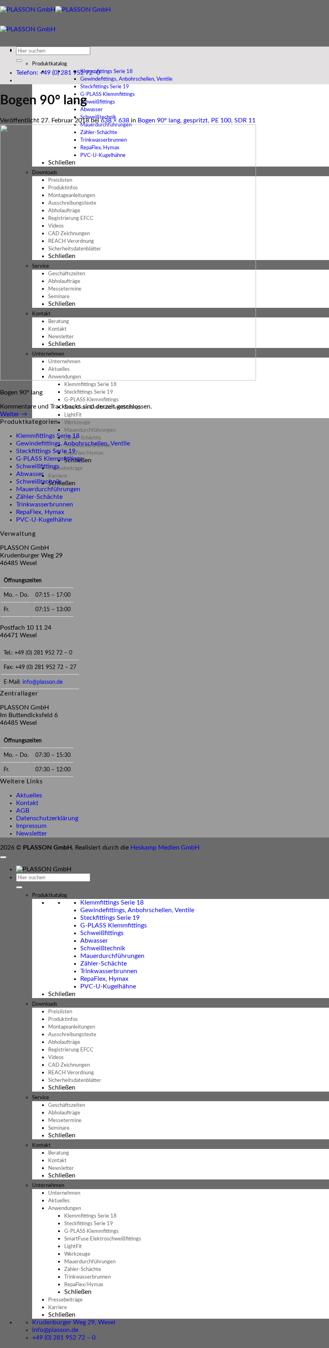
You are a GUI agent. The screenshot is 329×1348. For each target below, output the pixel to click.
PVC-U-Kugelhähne (44, 519)
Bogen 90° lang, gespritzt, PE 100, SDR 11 (197, 120)
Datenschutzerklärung (47, 818)
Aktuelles (29, 795)
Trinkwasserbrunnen (44, 504)
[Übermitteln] (19, 60)
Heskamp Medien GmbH (164, 847)
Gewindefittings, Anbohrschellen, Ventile (73, 443)
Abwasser (30, 474)
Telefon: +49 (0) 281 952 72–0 (58, 72)
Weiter (13, 414)
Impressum (31, 826)
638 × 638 (115, 120)
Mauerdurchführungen (48, 489)
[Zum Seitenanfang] (3, 857)
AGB (22, 810)
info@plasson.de (42, 682)
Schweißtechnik (38, 481)
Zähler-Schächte (39, 497)
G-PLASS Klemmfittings (49, 458)
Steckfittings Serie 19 (45, 451)
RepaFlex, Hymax (40, 512)
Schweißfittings (37, 466)
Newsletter (31, 833)
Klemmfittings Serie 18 (47, 436)
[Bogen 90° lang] (128, 378)
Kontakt (27, 803)
